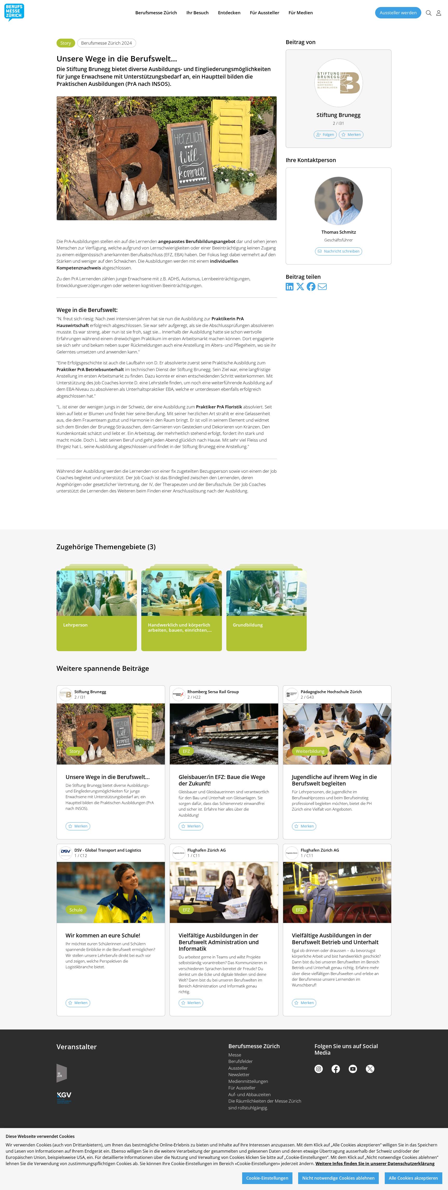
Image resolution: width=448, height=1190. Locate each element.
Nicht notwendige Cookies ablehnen (338, 1178)
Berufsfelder (240, 1061)
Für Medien (301, 13)
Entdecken (229, 13)
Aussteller (238, 1068)
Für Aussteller (264, 13)
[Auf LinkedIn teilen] (289, 287)
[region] (224, 1159)
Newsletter (239, 1074)
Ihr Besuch (197, 13)
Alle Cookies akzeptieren (413, 1178)
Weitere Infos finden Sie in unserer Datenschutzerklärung (375, 1163)
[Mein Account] (439, 13)
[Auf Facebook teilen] (311, 287)
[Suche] (428, 13)
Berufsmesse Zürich (156, 13)
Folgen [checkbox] (328, 134)
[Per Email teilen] (322, 287)
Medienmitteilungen (248, 1081)
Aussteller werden (398, 13)
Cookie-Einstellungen (267, 1178)
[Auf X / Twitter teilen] (300, 287)
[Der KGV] (64, 1097)
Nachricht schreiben (342, 251)
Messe (234, 1055)
